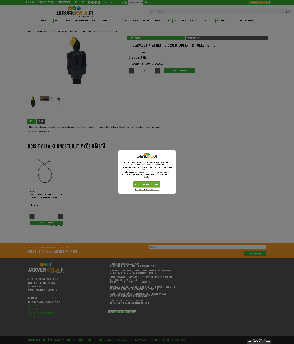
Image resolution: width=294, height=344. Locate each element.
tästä (146, 177)
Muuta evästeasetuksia (259, 341)
